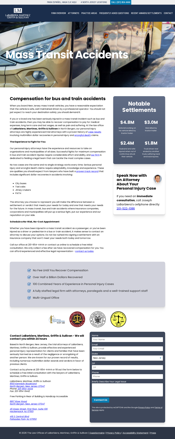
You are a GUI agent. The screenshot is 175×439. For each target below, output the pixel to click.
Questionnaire (96, 432)
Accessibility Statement (135, 432)
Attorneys (73, 13)
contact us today (84, 251)
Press (153, 432)
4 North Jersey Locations (94, 2)
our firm (95, 155)
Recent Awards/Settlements (146, 13)
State (95, 353)
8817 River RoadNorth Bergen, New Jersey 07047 (27, 402)
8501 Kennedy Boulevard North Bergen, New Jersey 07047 (27, 385)
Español (61, 2)
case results (94, 132)
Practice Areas (89, 13)
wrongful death (82, 135)
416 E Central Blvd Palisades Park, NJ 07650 (23, 418)
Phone (95, 372)
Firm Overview (58, 13)
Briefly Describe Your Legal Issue (109, 381)
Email (95, 344)
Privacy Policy (144, 407)
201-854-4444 (25, 388)
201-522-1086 (126, 208)
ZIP (93, 363)
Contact (168, 13)
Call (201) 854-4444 (120, 2)
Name (95, 335)
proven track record (87, 171)
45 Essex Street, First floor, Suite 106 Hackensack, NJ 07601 (29, 410)
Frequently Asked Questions (114, 13)
